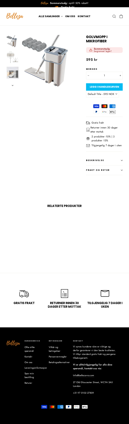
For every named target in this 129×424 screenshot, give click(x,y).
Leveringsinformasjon (34, 368)
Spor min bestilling (29, 375)
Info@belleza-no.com (83, 375)
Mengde (91, 69)
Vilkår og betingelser (54, 349)
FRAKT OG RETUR (98, 170)
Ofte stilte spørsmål (30, 349)
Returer (28, 383)
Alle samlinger (49, 16)
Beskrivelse (95, 160)
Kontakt (84, 16)
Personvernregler (58, 356)
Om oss (70, 16)
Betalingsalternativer (58, 362)
